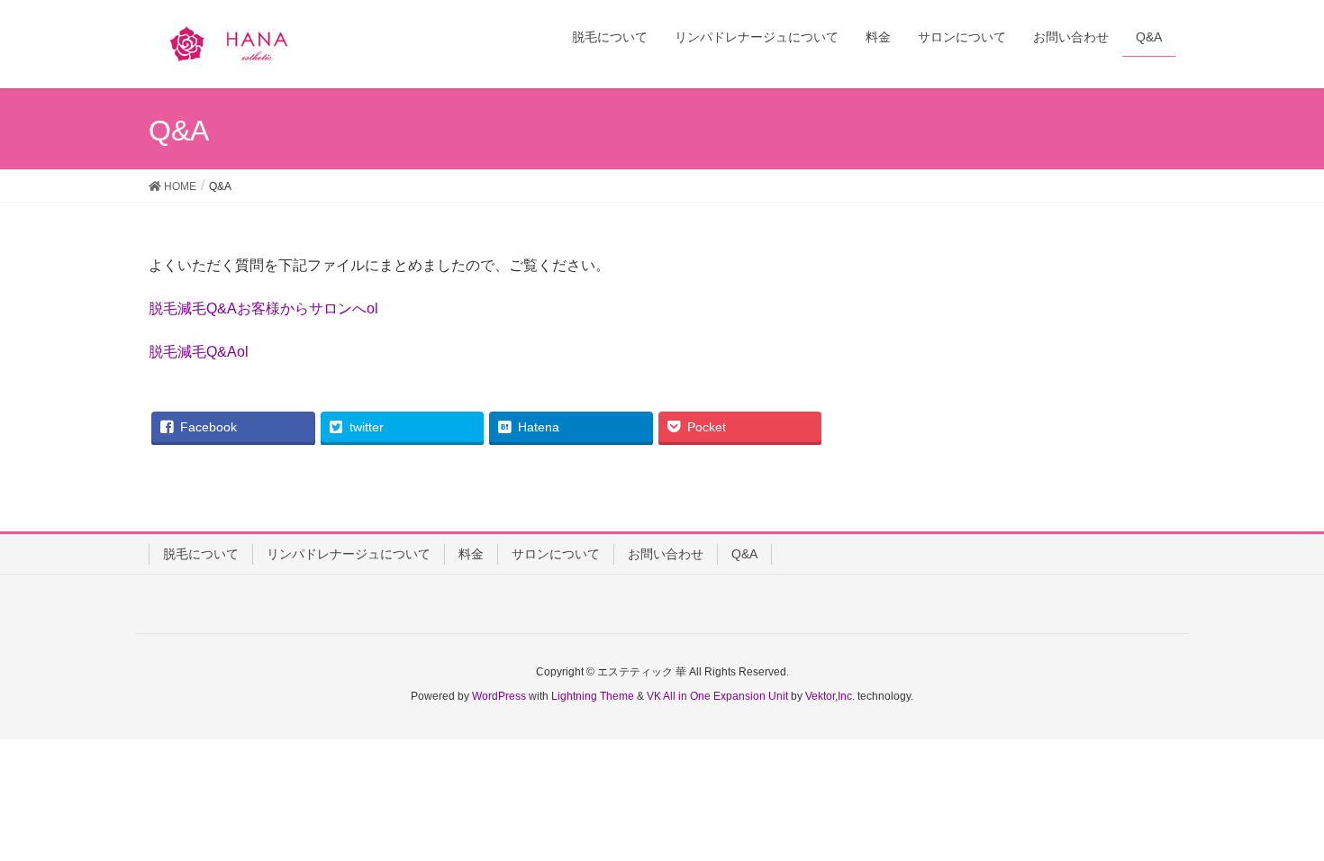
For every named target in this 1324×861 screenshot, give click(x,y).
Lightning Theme (592, 696)
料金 (471, 554)
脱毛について (201, 554)
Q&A (744, 554)
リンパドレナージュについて (349, 554)
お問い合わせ (665, 554)
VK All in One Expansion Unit (717, 696)
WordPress (499, 696)
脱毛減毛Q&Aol (199, 351)
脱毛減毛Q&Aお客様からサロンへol (263, 308)
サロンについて (556, 554)
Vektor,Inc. (830, 696)
